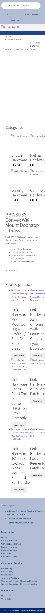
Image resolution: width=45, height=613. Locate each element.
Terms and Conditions (10, 578)
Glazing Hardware (9, 541)
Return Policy (6, 569)
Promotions (6, 553)
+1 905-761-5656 (23, 518)
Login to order (11, 270)
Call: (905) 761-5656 (31, 15)
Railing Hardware (9, 550)
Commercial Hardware (12, 39)
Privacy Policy (7, 572)
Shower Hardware (9, 547)
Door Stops (35, 42)
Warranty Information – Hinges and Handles (19, 584)
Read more (19, 355)
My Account (6, 596)
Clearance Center (9, 557)
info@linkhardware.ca (24, 523)
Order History (6, 599)
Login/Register (13, 15)
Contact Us (14, 20)
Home (8, 36)
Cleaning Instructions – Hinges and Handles (19, 581)
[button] (33, 27)
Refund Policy (7, 575)
